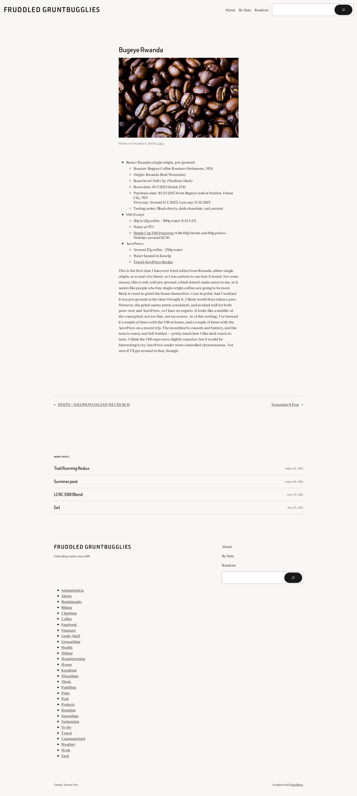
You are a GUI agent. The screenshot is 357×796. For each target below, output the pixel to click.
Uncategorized (73, 738)
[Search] (343, 10)
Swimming (70, 721)
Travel (66, 732)
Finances (68, 630)
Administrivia (72, 590)
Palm (65, 693)
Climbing (69, 613)
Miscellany (70, 675)
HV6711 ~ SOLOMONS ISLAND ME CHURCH (94, 404)
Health (67, 647)
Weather (68, 744)
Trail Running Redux (71, 468)
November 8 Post (285, 404)
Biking (66, 607)
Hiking (67, 653)
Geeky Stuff (70, 635)
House (66, 664)
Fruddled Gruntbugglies (52, 10)
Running (68, 710)
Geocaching (70, 641)
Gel (57, 507)
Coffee (160, 143)
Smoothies (70, 715)
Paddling (68, 687)
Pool (65, 698)
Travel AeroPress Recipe (153, 261)
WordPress (296, 785)
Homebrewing (73, 658)
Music (66, 681)
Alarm (66, 595)
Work (65, 750)
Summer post (66, 481)
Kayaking (68, 670)
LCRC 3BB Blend (68, 494)
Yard (65, 755)
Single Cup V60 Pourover (154, 232)
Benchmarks (71, 601)
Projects (68, 704)
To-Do (66, 727)
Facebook (69, 624)
